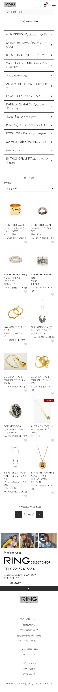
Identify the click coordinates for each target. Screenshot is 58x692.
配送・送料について (29, 619)
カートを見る (29, 669)
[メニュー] (53, 4)
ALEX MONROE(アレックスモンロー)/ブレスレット (42, 429)
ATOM (32, 655)
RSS (24, 655)
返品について (29, 625)
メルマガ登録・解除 (29, 649)
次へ (39, 514)
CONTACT (15, 583)
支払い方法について (29, 630)
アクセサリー (18, 12)
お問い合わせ (29, 674)
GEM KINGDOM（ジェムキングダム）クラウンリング (14, 429)
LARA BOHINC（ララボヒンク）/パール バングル (42, 380)
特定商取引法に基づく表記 (29, 636)
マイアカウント (29, 663)
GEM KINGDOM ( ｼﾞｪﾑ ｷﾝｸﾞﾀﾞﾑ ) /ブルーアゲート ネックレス (42, 330)
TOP (7, 12)
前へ (18, 514)
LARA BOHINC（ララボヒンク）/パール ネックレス (15, 380)
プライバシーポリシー (29, 641)
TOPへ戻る (29, 588)
